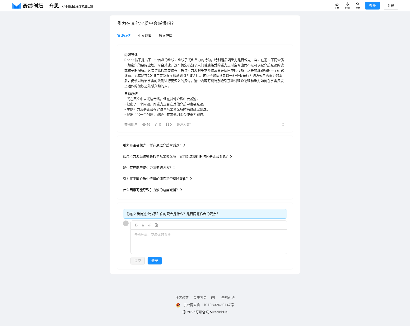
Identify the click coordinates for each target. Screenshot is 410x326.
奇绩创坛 (228, 298)
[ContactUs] (214, 298)
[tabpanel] (205, 157)
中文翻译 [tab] (144, 36)
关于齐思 (200, 298)
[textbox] (209, 242)
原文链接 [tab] (165, 36)
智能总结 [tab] (123, 36)
